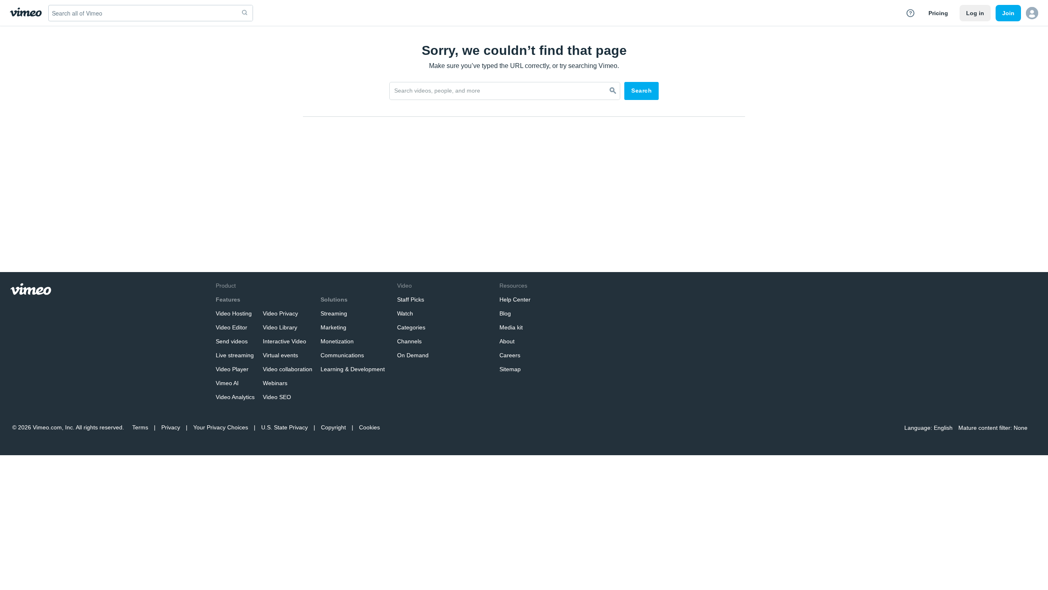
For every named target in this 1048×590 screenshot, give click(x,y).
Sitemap (510, 369)
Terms (140, 427)
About (507, 341)
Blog (505, 313)
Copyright (333, 427)
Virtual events (280, 355)
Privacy (170, 427)
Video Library (280, 327)
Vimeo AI (227, 383)
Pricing (938, 13)
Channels (409, 341)
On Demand (413, 355)
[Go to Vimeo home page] (26, 12)
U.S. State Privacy (284, 427)
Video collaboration (287, 369)
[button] (1032, 13)
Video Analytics (235, 397)
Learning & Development (353, 369)
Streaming (334, 313)
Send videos (232, 341)
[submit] (245, 13)
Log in (975, 13)
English (943, 427)
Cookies (369, 427)
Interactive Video (284, 341)
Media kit (511, 327)
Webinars (275, 383)
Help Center (515, 299)
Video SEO (277, 397)
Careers (509, 355)
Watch (405, 313)
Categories (411, 327)
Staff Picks (410, 299)
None (1021, 427)
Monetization (337, 341)
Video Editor (231, 327)
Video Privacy (280, 313)
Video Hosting (234, 313)
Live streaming (235, 355)
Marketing (333, 327)
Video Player (232, 369)
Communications (342, 355)
